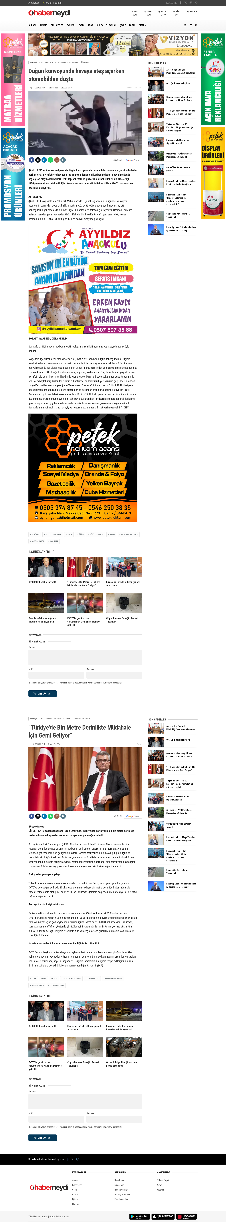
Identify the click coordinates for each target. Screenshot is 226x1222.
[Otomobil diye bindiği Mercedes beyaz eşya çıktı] (124, 1047)
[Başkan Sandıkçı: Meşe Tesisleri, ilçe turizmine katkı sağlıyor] (156, 187)
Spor (90, 25)
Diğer (142, 25)
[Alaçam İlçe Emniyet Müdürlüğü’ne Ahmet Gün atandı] (156, 76)
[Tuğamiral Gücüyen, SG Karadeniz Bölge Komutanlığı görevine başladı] (156, 131)
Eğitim (132, 25)
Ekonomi (71, 25)
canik (69, 534)
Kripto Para (119, 1185)
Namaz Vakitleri (121, 1190)
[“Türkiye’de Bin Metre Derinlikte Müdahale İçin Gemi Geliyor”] (85, 567)
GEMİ (44, 979)
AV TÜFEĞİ (36, 534)
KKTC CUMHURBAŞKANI (72, 979)
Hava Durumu (120, 1180)
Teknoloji (111, 25)
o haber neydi (93, 979)
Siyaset (44, 25)
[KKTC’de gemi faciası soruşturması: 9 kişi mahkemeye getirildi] (85, 603)
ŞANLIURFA (54, 541)
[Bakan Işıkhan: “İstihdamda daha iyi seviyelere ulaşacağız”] (156, 234)
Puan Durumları (121, 1199)
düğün (81, 534)
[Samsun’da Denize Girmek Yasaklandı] (156, 220)
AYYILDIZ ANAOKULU (53, 534)
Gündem (32, 25)
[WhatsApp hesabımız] (196, 3)
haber (112, 534)
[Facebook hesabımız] (181, 3)
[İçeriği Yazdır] (63, 160)
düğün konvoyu (96, 534)
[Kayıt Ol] (185, 25)
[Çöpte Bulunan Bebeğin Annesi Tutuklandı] (124, 603)
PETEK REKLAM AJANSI (129, 534)
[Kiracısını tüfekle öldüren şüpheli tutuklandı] (124, 567)
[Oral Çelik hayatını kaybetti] (46, 567)
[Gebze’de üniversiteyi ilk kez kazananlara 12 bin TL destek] (156, 103)
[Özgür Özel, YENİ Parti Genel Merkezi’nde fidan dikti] (156, 160)
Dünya (100, 25)
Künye (159, 1185)
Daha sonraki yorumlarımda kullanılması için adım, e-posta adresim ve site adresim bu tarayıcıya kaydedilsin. (76, 682)
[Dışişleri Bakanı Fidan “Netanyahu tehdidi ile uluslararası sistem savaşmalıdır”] (156, 201)
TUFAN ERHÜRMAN (57, 985)
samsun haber (38, 541)
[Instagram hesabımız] (191, 3)
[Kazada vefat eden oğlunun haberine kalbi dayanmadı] (46, 603)
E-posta (91, 669)
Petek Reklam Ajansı (59, 1216)
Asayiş (130, 87)
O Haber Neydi (163, 1180)
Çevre (123, 25)
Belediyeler (57, 25)
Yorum (32, 647)
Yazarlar (160, 1190)
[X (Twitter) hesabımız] (185, 3)
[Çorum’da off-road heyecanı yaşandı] (156, 174)
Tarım (81, 25)
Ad (31, 669)
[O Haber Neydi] (49, 16)
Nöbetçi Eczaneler (122, 1194)
